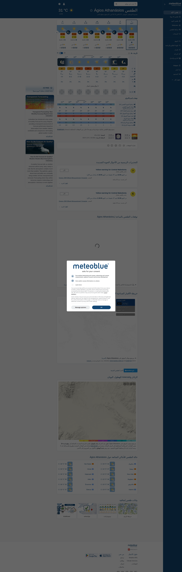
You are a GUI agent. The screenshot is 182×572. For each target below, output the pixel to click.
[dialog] (91, 286)
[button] (91, 285)
